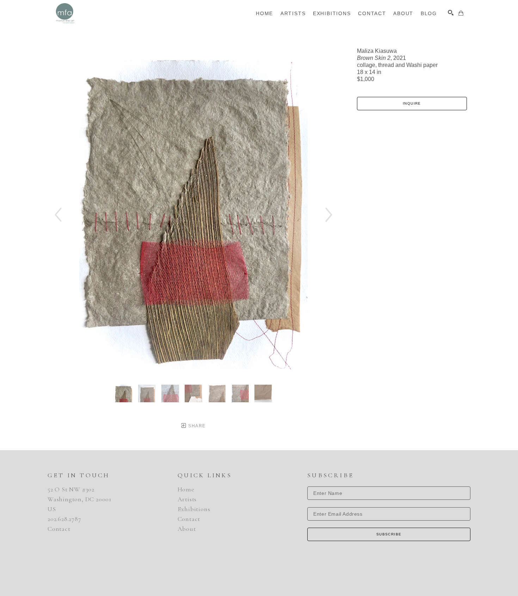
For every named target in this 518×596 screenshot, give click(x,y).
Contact (59, 529)
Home (186, 489)
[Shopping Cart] (460, 13)
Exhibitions (194, 509)
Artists (187, 499)
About (187, 529)
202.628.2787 (64, 519)
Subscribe (389, 534)
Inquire (412, 103)
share (196, 425)
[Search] (451, 12)
